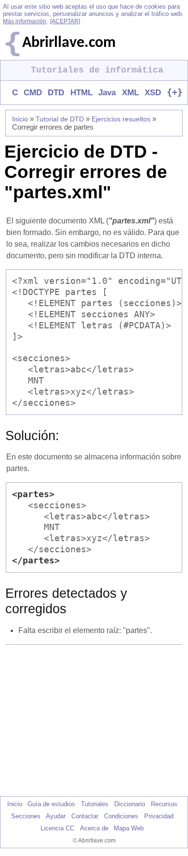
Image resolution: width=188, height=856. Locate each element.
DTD (56, 92)
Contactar (84, 816)
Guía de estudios (51, 804)
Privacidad (159, 816)
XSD (153, 92)
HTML (81, 92)
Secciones (25, 816)
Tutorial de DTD (60, 119)
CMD (33, 92)
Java (107, 92)
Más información (24, 21)
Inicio (20, 119)
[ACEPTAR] (65, 21)
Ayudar (56, 816)
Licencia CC (57, 828)
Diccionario (129, 804)
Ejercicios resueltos (121, 119)
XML (130, 92)
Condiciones (121, 816)
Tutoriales (94, 804)
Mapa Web (129, 828)
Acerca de (94, 828)
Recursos (164, 804)
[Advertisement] (96, 720)
